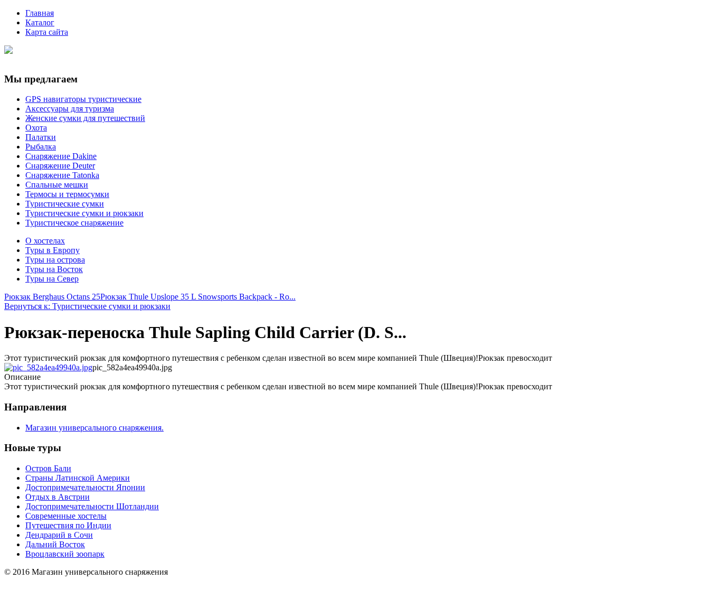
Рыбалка (40, 146)
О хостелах (45, 240)
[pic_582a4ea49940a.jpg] (48, 367)
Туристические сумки (64, 203)
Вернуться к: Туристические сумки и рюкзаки (87, 306)
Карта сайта (46, 31)
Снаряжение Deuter (60, 165)
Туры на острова (55, 259)
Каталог (39, 22)
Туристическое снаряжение (74, 222)
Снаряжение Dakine (61, 156)
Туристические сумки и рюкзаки (84, 213)
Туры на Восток (54, 269)
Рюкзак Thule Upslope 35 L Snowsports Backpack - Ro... (198, 296)
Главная (39, 12)
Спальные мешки (56, 184)
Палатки (40, 137)
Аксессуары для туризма (69, 108)
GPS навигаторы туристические (83, 99)
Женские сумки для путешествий (85, 118)
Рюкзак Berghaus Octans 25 (52, 296)
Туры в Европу (52, 250)
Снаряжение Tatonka (62, 175)
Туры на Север (52, 278)
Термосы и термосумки (67, 194)
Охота (36, 127)
